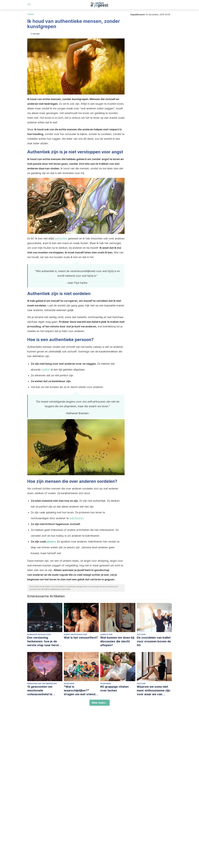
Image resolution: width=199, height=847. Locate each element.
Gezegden (69, 683)
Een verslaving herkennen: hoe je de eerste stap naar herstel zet (44, 641)
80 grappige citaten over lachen (114, 688)
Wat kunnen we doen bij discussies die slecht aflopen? (117, 641)
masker (45, 369)
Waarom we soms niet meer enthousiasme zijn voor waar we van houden (153, 690)
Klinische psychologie (39, 634)
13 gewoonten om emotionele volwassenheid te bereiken (39, 690)
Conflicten (106, 634)
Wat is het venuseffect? (81, 637)
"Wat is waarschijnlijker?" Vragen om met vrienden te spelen (81, 690)
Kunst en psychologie (75, 634)
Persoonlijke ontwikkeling (42, 683)
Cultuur (30, 14)
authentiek (61, 238)
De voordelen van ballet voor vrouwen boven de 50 (154, 641)
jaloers (51, 541)
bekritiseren (76, 518)
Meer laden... (99, 702)
